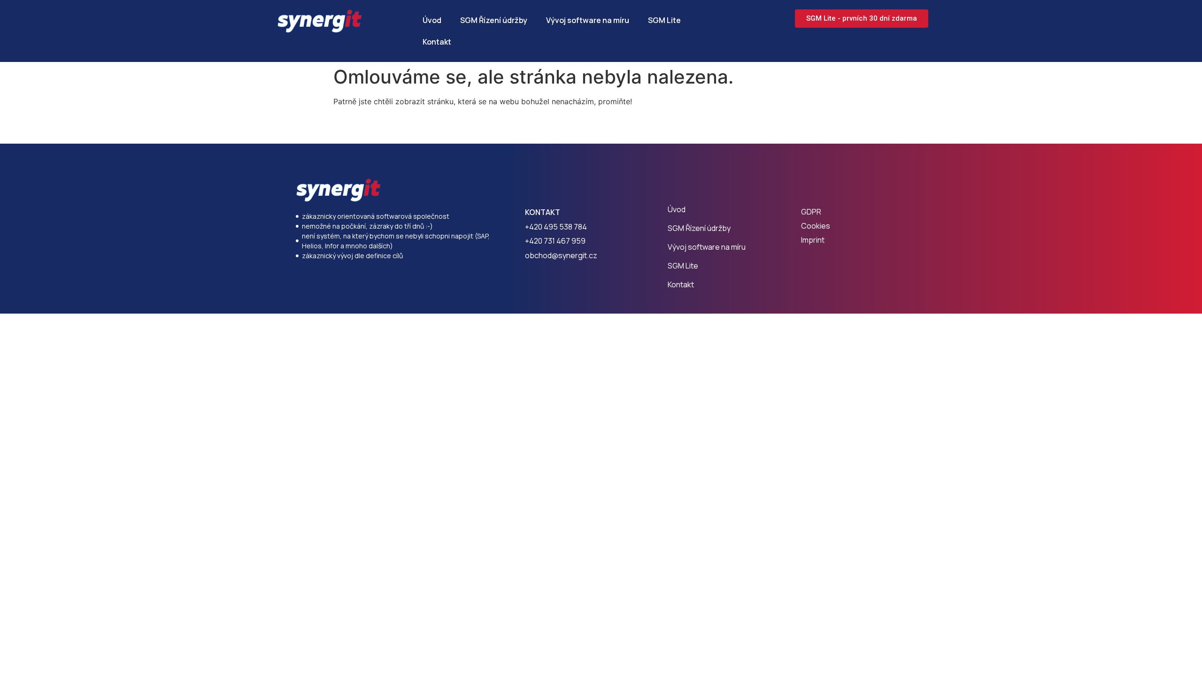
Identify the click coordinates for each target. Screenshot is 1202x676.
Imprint (812, 240)
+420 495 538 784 (556, 227)
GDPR (811, 212)
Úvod (432, 20)
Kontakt (437, 42)
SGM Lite (664, 20)
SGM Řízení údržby (493, 20)
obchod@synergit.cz (561, 255)
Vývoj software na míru (587, 20)
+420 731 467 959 (555, 241)
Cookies (815, 226)
